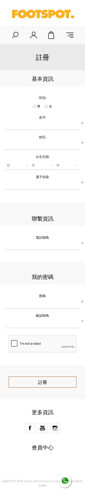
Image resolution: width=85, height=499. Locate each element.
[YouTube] (42, 428)
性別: (42, 97)
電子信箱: (42, 176)
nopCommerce (51, 465)
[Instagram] (55, 428)
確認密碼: (42, 315)
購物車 (51, 35)
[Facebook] (30, 428)
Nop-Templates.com (51, 471)
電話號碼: (42, 237)
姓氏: (42, 137)
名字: (42, 117)
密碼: (42, 295)
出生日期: (42, 156)
